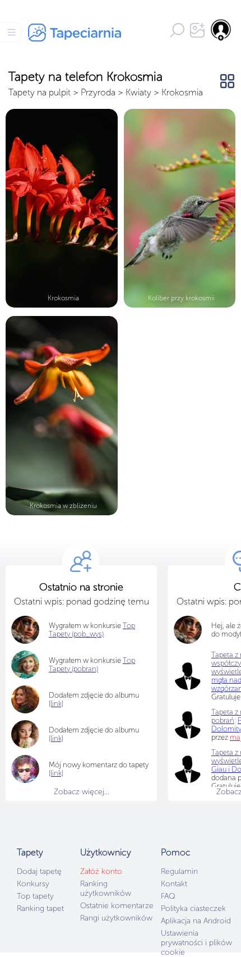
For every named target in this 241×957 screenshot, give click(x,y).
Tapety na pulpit (39, 92)
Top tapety (35, 896)
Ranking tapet (40, 908)
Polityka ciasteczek (193, 908)
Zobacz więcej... (81, 791)
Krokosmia (182, 92)
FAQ (168, 896)
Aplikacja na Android (196, 921)
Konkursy (33, 884)
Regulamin (179, 871)
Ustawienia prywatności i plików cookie (196, 942)
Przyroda (98, 92)
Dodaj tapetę (39, 871)
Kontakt (174, 884)
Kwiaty (138, 92)
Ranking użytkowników (105, 888)
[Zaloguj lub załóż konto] (221, 30)
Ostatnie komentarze (117, 905)
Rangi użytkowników (116, 918)
